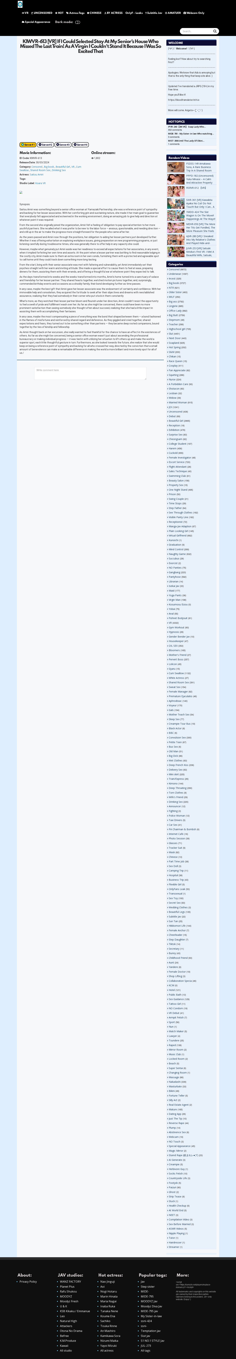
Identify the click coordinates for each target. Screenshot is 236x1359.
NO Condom (176, 1008)
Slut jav (145, 1336)
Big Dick (173, 755)
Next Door (175, 338)
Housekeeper (176, 641)
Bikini (172, 1091)
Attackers (66, 1326)
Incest (172, 278)
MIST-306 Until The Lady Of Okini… (186, 140)
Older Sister (175, 292)
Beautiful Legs (177, 911)
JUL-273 (146, 1346)
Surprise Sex (175, 434)
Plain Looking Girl (178, 531)
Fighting (173, 811)
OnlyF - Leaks (134, 13)
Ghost (172, 1192)
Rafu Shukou (68, 1291)
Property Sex (176, 485)
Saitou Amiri (36, 174)
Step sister (148, 1286)
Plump (172, 1127)
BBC (171, 732)
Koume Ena (107, 1316)
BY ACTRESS (115, 13)
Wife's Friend (176, 797)
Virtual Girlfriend (177, 535)
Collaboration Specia (180, 980)
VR (26, 13)
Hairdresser (175, 1242)
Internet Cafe (176, 834)
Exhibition (174, 430)
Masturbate (175, 1086)
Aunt (171, 962)
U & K (63, 1306)
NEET (172, 1215)
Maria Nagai (108, 1301)
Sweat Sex (174, 687)
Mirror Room (176, 1049)
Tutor (172, 1237)
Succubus (174, 558)
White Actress (176, 678)
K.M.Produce (68, 1341)
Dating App (175, 1114)
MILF (171, 296)
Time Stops (175, 503)
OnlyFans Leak (177, 889)
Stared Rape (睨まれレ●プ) (183, 1155)
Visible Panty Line (178, 517)
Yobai (172, 609)
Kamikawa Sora (110, 1336)
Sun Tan (173, 921)
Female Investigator (180, 457)
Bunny (172, 953)
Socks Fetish (176, 1173)
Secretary (174, 948)
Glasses (173, 843)
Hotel (172, 990)
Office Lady (175, 310)
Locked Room (177, 1058)
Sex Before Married (180, 1224)
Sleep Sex (174, 719)
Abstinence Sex (177, 1132)
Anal (171, 613)
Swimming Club (177, 475)
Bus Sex (173, 746)
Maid (171, 590)
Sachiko (105, 1321)
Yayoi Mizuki (108, 1346)
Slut (171, 333)
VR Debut (174, 1013)
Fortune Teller (177, 1095)
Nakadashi (175, 1081)
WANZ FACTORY (70, 1281)
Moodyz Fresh (69, 1301)
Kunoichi (173, 540)
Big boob (49, 166)
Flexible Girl (175, 884)
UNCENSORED (43, 13)
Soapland (174, 342)
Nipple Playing (177, 1233)
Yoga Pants (175, 595)
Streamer (174, 1247)
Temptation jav (151, 1331)
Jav (143, 1281)
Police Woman (177, 815)
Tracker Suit (175, 847)
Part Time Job (176, 861)
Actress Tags (76, 13)
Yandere (173, 967)
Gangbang (174, 572)
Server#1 (29, 144)
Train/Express (176, 778)
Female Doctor (177, 971)
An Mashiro (107, 1331)
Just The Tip (175, 1118)
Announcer (175, 806)
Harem (172, 448)
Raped (172, 1045)
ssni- (144, 1326)
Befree (64, 1336)
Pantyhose (175, 576)
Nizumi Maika (109, 1341)
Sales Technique (178, 471)
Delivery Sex (175, 769)
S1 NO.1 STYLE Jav (152, 1341)
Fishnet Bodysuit (178, 618)
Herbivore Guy (177, 1169)
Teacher (173, 324)
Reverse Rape (176, 1123)
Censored (37, 166)
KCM (171, 985)
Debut (172, 416)
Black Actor (175, 728)
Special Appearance (37, 22)
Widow (172, 397)
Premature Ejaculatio (180, 696)
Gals (171, 710)
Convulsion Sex (177, 737)
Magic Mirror (176, 1150)
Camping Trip (176, 870)
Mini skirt (174, 774)
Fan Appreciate (177, 370)
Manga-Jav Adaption (180, 526)
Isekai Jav (174, 586)
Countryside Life (178, 1178)
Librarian (173, 581)
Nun (171, 1026)
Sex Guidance (176, 999)
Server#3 (64, 144)
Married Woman (178, 402)
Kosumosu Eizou (178, 604)
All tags (145, 1350)
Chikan (172, 356)
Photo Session (177, 838)
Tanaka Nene (109, 1311)
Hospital (173, 875)
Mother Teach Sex (179, 714)
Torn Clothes (176, 792)
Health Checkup (177, 1205)
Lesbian (173, 393)
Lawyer (173, 1036)
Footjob (173, 1182)
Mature (173, 1109)
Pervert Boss (176, 659)
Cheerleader (175, 934)
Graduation (175, 544)
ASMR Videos (176, 1228)
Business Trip (176, 879)
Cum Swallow (176, 673)
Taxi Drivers (175, 820)
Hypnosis (174, 632)
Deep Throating (177, 788)
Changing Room (178, 1072)
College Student (177, 443)
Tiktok (172, 944)
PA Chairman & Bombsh (182, 829)
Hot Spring (175, 347)
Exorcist (173, 563)
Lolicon (173, 664)
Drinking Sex (59, 170)
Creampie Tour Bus (180, 723)
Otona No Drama (71, 1331)
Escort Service (177, 462)
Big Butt (173, 315)
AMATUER (174, 13)
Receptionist (176, 521)
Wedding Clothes (178, 907)
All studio (66, 1350)
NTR (171, 287)
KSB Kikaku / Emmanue (75, 1311)
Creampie (174, 1164)
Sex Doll (173, 866)
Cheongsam (175, 439)
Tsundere (174, 1040)
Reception (174, 425)
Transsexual (175, 893)
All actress (107, 1350)
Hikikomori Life (177, 925)
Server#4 (82, 144)
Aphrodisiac (175, 700)
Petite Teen (175, 742)
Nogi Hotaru (108, 1291)
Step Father (175, 508)
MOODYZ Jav (149, 1301)
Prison (172, 494)
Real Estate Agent (179, 1104)
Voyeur (173, 705)
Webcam (174, 1136)
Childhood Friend (178, 957)
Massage (174, 1077)
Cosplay (173, 365)
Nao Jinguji (107, 1281)
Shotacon (174, 388)
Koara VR (40, 183)
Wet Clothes (175, 760)
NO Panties (175, 567)
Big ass (173, 301)
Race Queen (175, 361)
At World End (176, 1210)
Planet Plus (67, 1286)
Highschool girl (177, 329)
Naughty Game (177, 554)
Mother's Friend (177, 655)
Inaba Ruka (107, 1306)
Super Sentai (176, 1068)
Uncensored (175, 411)
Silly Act (173, 1100)
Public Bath (175, 994)
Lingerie (173, 306)
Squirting (173, 375)
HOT (60, 13)
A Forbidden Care (178, 384)
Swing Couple (176, 498)
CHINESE (95, 13)
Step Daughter (177, 939)
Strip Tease (175, 1196)
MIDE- (145, 1291)
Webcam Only (195, 13)
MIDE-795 (147, 1296)
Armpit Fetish (176, 1017)
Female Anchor (177, 930)
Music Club (175, 1054)
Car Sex (173, 824)
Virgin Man (175, 599)
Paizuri (172, 1187)
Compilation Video (179, 1219)
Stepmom (174, 319)
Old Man (173, 751)
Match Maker (176, 1031)
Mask (172, 852)
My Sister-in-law (151, 1316)
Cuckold (173, 452)
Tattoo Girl (175, 1003)
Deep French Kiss (178, 765)
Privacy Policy (28, 1281)
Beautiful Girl (63, 166)
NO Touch (174, 1141)
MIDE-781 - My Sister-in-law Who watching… (191, 133)
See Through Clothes (180, 512)
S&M (171, 352)
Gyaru (172, 668)
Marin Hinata (108, 1296)
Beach (172, 1063)
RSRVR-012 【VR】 (196, 187)
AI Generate (175, 1159)
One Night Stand (178, 489)
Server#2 (47, 144)
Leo (62, 1316)
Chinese (173, 857)
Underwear (175, 273)
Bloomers (174, 650)
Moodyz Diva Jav (151, 1306)
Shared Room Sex (40, 170)
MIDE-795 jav (149, 1311)
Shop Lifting (175, 976)
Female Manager (178, 691)
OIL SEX (173, 645)
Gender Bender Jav (179, 636)
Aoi (102, 1286)
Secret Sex (175, 902)
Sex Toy (173, 898)
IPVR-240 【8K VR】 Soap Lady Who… (187, 126)
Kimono (173, 783)
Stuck (172, 1201)
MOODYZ (66, 1296)
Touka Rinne (108, 1326)
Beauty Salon (176, 480)
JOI (170, 407)
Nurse (172, 379)
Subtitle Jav (154, 13)
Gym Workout (176, 627)
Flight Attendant (178, 466)
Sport (172, 1022)
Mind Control (176, 549)
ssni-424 (146, 1321)
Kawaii (64, 1346)
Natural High (68, 1321)
